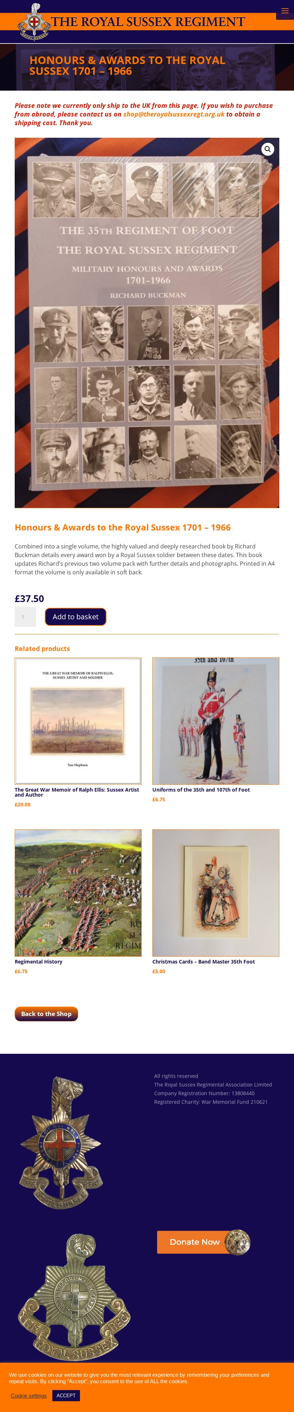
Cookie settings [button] (29, 1396)
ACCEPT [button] (66, 1395)
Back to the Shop (46, 1014)
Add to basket (76, 616)
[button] (267, 149)
